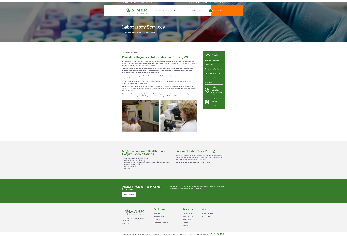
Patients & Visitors (194, 11)
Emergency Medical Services (213, 69)
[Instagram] (218, 234)
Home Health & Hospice (212, 73)
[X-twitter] (215, 234)
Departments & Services (162, 11)
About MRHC (126, 3)
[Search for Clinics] (207, 102)
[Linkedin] (221, 234)
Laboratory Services (211, 78)
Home (124, 32)
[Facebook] (211, 234)
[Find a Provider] (207, 90)
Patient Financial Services (142, 3)
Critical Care (209, 65)
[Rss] (224, 234)
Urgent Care (208, 82)
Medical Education (179, 11)
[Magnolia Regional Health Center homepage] (137, 11)
